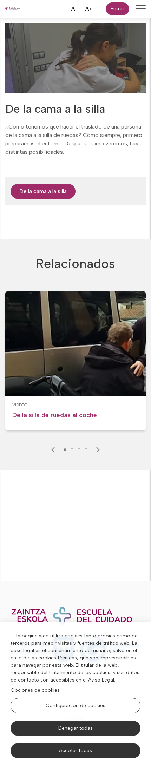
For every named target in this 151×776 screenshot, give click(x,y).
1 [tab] (65, 449)
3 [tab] (79, 449)
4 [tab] (86, 449)
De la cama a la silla (43, 191)
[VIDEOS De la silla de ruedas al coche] (75, 422)
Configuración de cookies (75, 706)
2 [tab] (72, 449)
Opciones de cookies (35, 690)
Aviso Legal (101, 680)
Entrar (117, 9)
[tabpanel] (75, 361)
